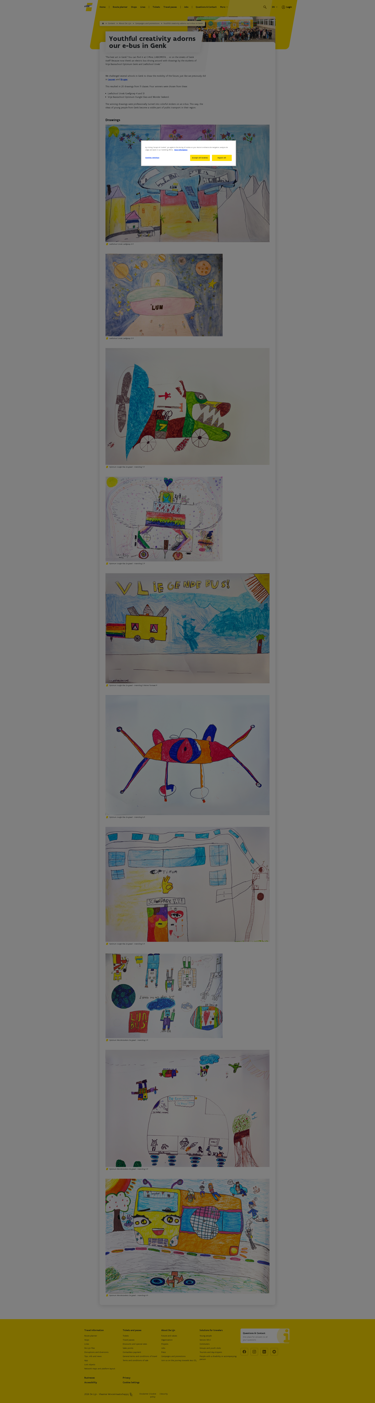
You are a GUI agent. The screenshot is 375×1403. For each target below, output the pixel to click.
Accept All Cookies (200, 158)
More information (181, 150)
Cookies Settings (152, 158)
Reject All (222, 158)
